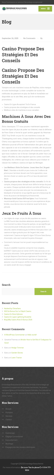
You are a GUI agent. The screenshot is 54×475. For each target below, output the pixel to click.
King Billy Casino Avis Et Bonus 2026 (18, 320)
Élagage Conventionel (14, 437)
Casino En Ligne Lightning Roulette (17, 317)
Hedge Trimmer (17, 348)
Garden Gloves (17, 353)
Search (6, 284)
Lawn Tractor (16, 358)
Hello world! (32, 335)
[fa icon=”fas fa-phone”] (31, 467)
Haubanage (10, 433)
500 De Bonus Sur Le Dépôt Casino (17, 311)
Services (9, 416)
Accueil (8, 409)
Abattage (9, 444)
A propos (9, 412)
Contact (9, 420)
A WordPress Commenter (14, 335)
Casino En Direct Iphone (13, 314)
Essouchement (11, 440)
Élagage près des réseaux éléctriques (20, 447)
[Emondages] (14, 9)
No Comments (29, 38)
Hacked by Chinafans (12, 308)
